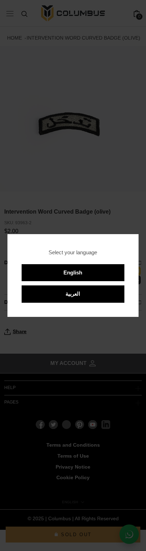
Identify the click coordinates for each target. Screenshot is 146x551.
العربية (73, 294)
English (72, 272)
